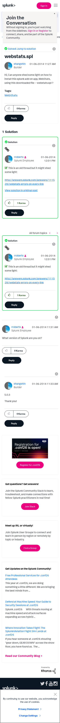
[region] (30, 706)
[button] (54, 49)
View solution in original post (21, 190)
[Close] (55, 694)
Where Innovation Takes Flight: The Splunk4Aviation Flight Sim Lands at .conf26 (25, 631)
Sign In (43, 5)
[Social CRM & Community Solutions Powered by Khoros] (48, 669)
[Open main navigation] (56, 5)
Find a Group (30, 548)
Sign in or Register (38, 30)
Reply (14, 118)
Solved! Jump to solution (22, 48)
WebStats (10, 95)
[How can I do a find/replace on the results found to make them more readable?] (56, 233)
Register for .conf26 (30, 465)
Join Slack (30, 506)
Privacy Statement (28, 709)
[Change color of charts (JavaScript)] (50, 233)
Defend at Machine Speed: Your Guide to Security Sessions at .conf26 (28, 603)
